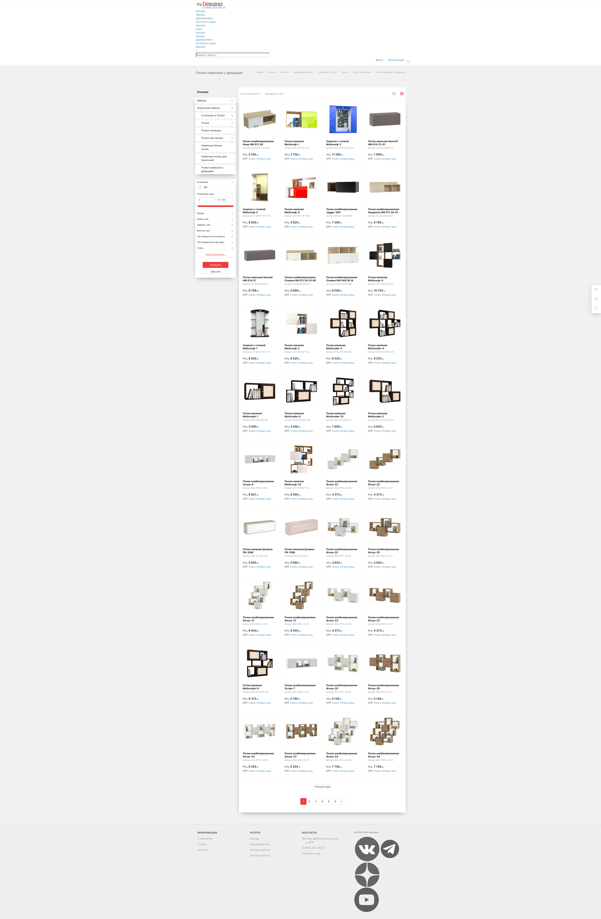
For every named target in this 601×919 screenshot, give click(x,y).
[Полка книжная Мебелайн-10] (343, 391)
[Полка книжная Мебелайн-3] (343, 323)
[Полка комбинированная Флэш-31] (260, 595)
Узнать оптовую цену (260, 158)
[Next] (341, 801)
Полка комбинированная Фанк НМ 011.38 (258, 143)
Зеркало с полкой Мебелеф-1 (254, 347)
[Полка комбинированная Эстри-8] (260, 459)
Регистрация (396, 60)
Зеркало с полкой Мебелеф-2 (254, 211)
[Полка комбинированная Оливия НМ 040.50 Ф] (343, 255)
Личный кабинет (260, 855)
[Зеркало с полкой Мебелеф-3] (343, 119)
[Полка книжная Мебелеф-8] (302, 187)
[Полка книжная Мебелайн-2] (385, 391)
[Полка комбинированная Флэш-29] (343, 663)
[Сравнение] (596, 299)
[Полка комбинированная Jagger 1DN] (343, 187)
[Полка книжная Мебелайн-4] (385, 323)
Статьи (202, 844)
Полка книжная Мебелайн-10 (335, 415)
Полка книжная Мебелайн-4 (377, 347)
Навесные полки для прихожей (214, 158)
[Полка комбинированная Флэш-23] (343, 595)
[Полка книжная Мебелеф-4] (385, 255)
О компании (205, 838)
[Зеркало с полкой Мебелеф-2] (260, 187)
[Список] (394, 94)
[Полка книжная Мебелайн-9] (260, 663)
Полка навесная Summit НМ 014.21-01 (383, 143)
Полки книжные (211, 130)
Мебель (285, 72)
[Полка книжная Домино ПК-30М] (260, 527)
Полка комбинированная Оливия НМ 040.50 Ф (341, 279)
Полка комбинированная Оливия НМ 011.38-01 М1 (300, 279)
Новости (203, 849)
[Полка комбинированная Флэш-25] (343, 527)
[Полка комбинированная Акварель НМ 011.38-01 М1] (385, 187)
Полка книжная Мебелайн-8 (294, 415)
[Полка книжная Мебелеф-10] (302, 459)
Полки (345, 72)
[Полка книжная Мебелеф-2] (302, 323)
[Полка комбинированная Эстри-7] (302, 663)
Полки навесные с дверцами (212, 169)
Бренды (254, 838)
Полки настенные (362, 72)
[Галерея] (402, 94)
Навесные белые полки (211, 147)
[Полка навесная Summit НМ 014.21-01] (385, 119)
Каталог (272, 72)
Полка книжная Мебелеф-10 (294, 483)
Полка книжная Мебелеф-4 (377, 279)
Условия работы (260, 849)
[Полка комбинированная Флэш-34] (343, 731)
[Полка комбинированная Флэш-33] (260, 731)
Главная (259, 72)
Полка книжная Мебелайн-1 (252, 415)
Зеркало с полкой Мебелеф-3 (337, 143)
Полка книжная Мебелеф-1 (294, 143)
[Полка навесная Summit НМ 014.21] (260, 255)
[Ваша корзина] (408, 61)
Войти (379, 60)
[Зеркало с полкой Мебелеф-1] (260, 323)
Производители (259, 844)
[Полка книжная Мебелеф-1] (302, 119)
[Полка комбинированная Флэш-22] (343, 459)
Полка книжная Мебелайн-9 (252, 687)
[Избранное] (596, 289)
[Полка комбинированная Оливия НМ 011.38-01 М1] (302, 255)
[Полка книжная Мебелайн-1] (260, 391)
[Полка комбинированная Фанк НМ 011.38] (260, 119)
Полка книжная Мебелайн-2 (377, 415)
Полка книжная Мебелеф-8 (294, 211)
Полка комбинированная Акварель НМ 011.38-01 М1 (383, 212)
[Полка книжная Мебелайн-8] (302, 391)
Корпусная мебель (303, 72)
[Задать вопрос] (596, 308)
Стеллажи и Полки (327, 72)
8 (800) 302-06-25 (313, 847)
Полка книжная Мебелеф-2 (294, 347)
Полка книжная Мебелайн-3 (335, 347)
